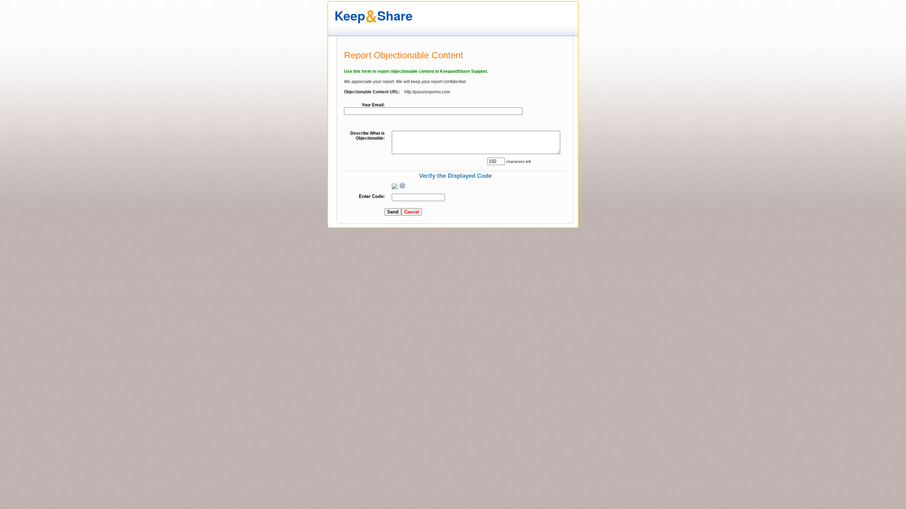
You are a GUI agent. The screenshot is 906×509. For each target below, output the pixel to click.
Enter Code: (372, 196)
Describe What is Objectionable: (367, 136)
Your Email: (373, 105)
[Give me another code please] (403, 185)
